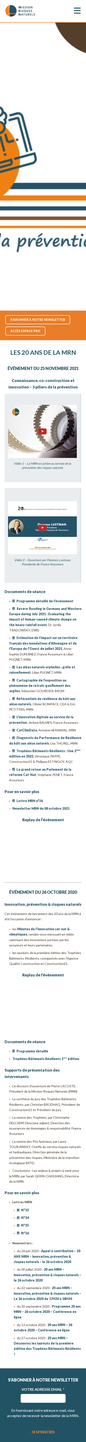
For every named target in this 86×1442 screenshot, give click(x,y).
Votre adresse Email (43, 1389)
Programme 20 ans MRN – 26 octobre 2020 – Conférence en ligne (47, 1311)
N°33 (25, 1210)
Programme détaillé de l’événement (45, 601)
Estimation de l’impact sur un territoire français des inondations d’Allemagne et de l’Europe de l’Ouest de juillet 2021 (43, 643)
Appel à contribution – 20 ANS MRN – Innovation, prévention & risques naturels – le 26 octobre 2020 (47, 1256)
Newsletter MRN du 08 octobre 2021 (40, 808)
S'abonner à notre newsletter (37, 319)
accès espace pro (25, 331)
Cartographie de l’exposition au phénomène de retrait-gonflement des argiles (39, 685)
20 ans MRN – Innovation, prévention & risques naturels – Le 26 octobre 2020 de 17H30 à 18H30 (47, 1293)
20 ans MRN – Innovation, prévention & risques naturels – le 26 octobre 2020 (47, 1274)
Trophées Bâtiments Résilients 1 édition (46, 1059)
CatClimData (27, 730)
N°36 (25, 1233)
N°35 (25, 1225)
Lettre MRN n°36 (30, 801)
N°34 (25, 1218)
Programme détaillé (32, 1051)
